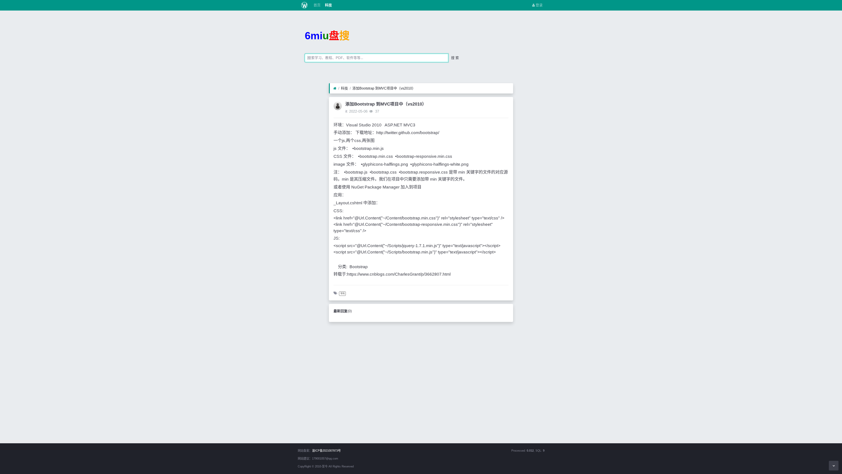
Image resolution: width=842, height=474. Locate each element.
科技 (328, 5)
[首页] (335, 88)
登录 (539, 5)
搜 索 (455, 58)
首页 (317, 5)
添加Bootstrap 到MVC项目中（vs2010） (384, 88)
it (346, 111)
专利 (342, 293)
